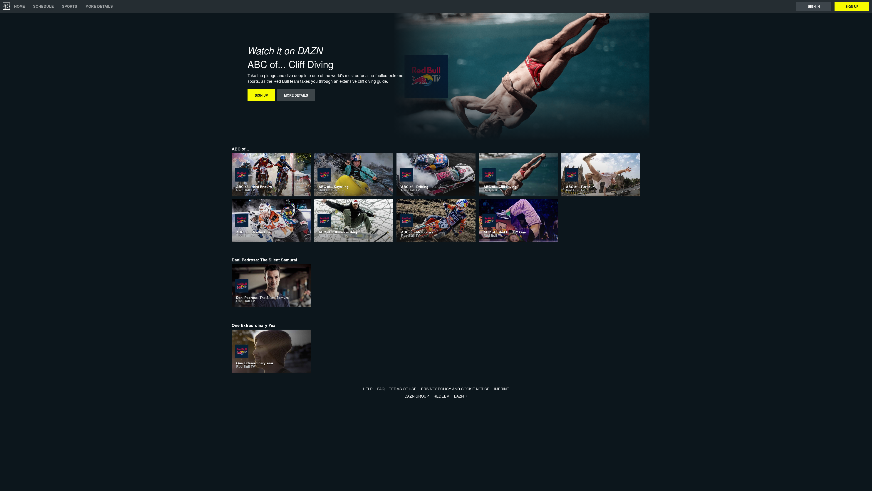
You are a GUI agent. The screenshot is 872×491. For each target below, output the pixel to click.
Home (19, 6)
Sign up (851, 6)
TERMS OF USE (402, 388)
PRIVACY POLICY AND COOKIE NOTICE (455, 388)
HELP (368, 388)
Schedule (43, 6)
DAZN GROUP (417, 396)
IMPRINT (501, 388)
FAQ (380, 388)
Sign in (814, 6)
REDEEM (441, 396)
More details (99, 6)
